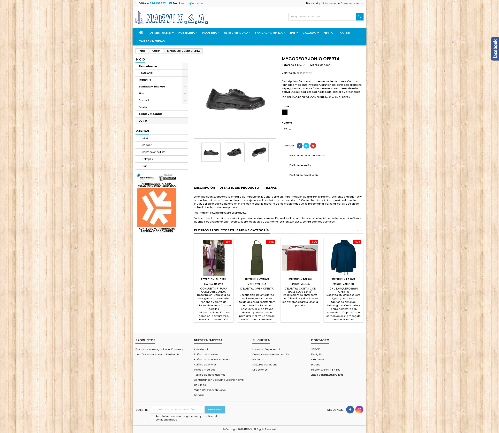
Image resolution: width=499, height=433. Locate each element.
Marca (314, 65)
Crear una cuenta (352, 3)
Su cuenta (261, 340)
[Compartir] (300, 146)
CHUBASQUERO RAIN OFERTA (343, 290)
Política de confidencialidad (212, 359)
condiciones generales (185, 416)
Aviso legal (201, 349)
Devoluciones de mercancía (270, 354)
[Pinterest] (313, 146)
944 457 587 (158, 3)
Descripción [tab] (204, 187)
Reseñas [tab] (270, 187)
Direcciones (260, 370)
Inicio (140, 59)
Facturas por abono (265, 364)
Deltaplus (147, 159)
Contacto (320, 340)
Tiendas (199, 395)
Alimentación (160, 33)
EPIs (293, 33)
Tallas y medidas (152, 41)
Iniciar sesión (329, 3)
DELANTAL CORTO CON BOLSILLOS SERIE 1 (300, 290)
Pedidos (257, 359)
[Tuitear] (306, 146)
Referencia (289, 65)
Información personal (266, 349)
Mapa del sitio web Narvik (210, 390)
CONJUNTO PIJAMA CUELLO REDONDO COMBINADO (213, 292)
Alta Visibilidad (236, 33)
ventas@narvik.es (192, 3)
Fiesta (328, 33)
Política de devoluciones (209, 375)
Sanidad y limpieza (269, 33)
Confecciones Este (153, 152)
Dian (144, 166)
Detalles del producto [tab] (239, 187)
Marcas (142, 131)
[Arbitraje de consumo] (156, 203)
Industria (209, 33)
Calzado (309, 33)
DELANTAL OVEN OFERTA (257, 288)
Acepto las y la (187, 417)
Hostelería (186, 33)
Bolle (144, 138)
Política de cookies (206, 354)
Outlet (345, 33)
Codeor (146, 145)
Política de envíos (205, 364)
